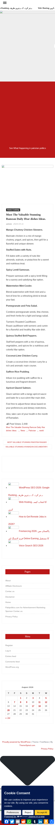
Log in (8, 651)
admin (9, 224)
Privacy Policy (11, 616)
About (8, 580)
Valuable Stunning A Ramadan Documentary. (27, 447)
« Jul (7, 718)
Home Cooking (13, 210)
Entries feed (10, 656)
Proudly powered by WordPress (16, 742)
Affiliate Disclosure (13, 586)
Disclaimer (10, 597)
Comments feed (12, 662)
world (41, 431)
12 (46, 702)
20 (8, 710)
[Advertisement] (27, 112)
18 (39, 706)
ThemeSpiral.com (27, 745)
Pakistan (32, 431)
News (23, 431)
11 (39, 702)
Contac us (9, 591)
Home (8, 602)
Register (9, 645)
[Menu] (4, 3)
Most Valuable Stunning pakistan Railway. (27, 442)
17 (33, 706)
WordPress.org (12, 667)
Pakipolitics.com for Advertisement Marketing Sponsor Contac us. (25, 609)
